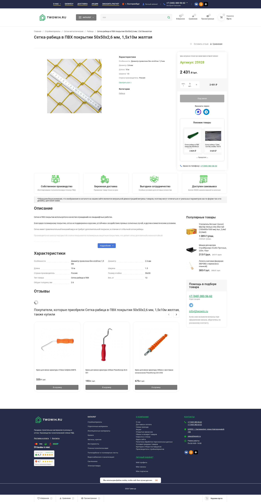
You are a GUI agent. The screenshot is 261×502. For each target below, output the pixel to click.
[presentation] (169, 314)
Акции (138, 429)
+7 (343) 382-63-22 (195, 425)
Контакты (56, 438)
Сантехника (92, 461)
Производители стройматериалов (150, 449)
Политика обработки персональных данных (154, 442)
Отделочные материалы (98, 426)
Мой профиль (141, 462)
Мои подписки (142, 471)
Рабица (90, 31)
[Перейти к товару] (74, 86)
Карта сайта (141, 439)
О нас (138, 422)
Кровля (91, 435)
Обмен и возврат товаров (146, 434)
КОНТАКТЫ (189, 417)
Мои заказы (141, 467)
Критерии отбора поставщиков (148, 447)
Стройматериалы (52, 31)
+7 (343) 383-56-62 (176, 3)
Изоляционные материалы (99, 431)
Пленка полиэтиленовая (98, 448)
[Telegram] (206, 112)
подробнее (105, 245)
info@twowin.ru (198, 311)
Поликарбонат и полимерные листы (103, 453)
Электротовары (94, 466)
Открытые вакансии (144, 432)
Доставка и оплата (41, 438)
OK (156, 480)
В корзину (57, 387)
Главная (37, 31)
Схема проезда (142, 427)
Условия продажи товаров (147, 444)
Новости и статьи (143, 437)
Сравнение (217, 44)
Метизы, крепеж (94, 440)
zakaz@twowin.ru (194, 436)
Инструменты (93, 444)
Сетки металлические (73, 31)
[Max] (198, 112)
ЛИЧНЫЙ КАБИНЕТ (144, 457)
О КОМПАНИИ (142, 417)
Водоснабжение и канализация (101, 457)
